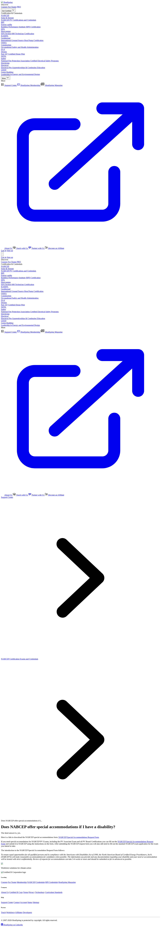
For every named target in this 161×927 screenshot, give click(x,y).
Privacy (32, 892)
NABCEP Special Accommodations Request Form (78, 837)
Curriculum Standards (53, 892)
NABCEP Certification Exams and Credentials (19, 659)
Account (23, 902)
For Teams (12, 7)
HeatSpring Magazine (67, 882)
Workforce (10, 912)
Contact (17, 902)
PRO (19, 7)
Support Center (10, 85)
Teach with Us (22, 248)
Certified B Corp (16, 892)
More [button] (4, 78)
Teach (3, 912)
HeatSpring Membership (30, 85)
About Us (8, 248)
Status (29, 902)
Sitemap (36, 902)
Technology (40, 892)
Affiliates (18, 912)
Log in (3, 250)
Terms (25, 892)
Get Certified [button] (7, 11)
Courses (4, 7)
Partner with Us (38, 248)
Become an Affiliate (56, 248)
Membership (22, 882)
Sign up (10, 250)
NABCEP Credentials (36, 882)
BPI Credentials (51, 882)
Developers (27, 912)
